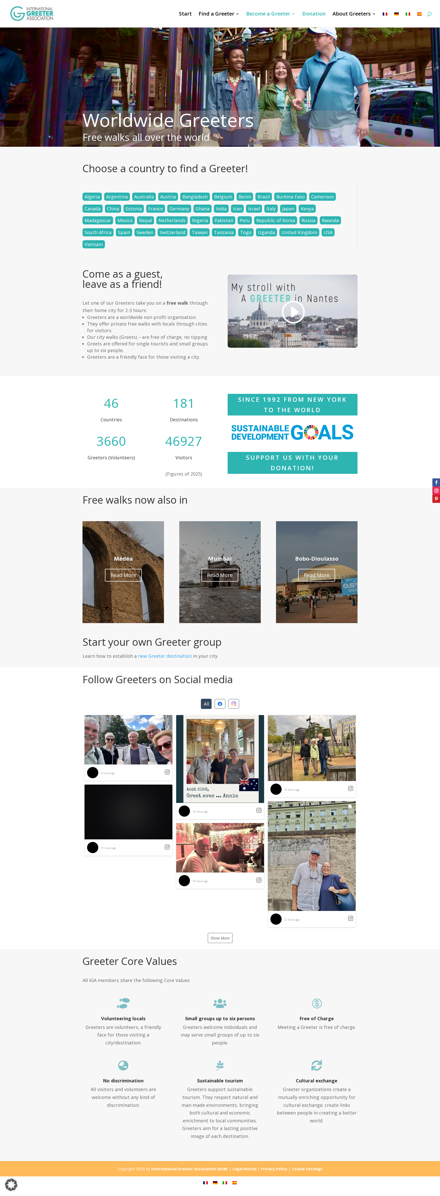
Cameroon (322, 197)
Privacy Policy (274, 1168)
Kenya (307, 209)
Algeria (92, 197)
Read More (123, 575)
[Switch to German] (396, 20)
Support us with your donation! (292, 462)
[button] (128, 748)
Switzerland (172, 232)
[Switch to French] (385, 20)
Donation (314, 14)
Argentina (117, 197)
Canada (93, 209)
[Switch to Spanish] (419, 20)
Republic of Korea (275, 220)
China (113, 209)
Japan (288, 209)
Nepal (145, 220)
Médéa (123, 558)
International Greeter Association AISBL (189, 1168)
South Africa (98, 232)
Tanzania (224, 232)
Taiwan (200, 232)
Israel (254, 209)
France (155, 209)
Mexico (125, 220)
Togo (246, 232)
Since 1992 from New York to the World (292, 404)
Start (185, 14)
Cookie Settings (307, 1168)
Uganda (266, 232)
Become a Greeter (268, 14)
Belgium (223, 197)
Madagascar (98, 220)
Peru (245, 220)
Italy (271, 209)
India (221, 209)
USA (328, 232)
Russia (308, 220)
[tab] (206, 703)
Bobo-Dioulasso (316, 558)
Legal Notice (244, 1168)
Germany (179, 209)
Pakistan (223, 220)
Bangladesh (195, 197)
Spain (124, 232)
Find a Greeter (216, 14)
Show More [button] (220, 938)
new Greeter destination (165, 656)
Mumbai (220, 558)
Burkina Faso (290, 197)
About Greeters (352, 14)
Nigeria (200, 220)
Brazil (263, 197)
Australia (144, 197)
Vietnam (94, 244)
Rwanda (330, 220)
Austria (168, 197)
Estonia (134, 209)
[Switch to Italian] (408, 20)
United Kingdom (299, 232)
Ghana (203, 209)
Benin (245, 197)
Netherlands (172, 220)
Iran (237, 209)
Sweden (144, 232)
